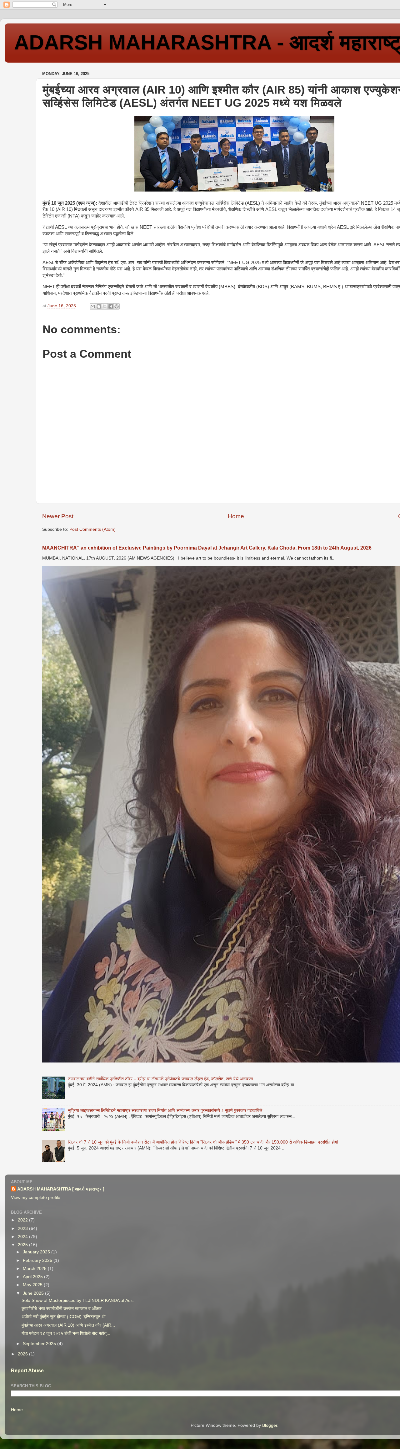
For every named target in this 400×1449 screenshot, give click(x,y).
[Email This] (93, 306)
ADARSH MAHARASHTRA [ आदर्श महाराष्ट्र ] (60, 1189)
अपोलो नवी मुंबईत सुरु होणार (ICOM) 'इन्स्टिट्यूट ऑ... (65, 1316)
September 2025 (40, 1343)
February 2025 (38, 1260)
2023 (23, 1228)
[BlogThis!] (99, 306)
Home (236, 516)
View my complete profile (35, 1197)
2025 (23, 1244)
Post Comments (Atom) (92, 529)
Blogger (269, 1425)
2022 (23, 1220)
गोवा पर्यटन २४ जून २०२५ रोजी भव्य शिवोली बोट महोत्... (66, 1333)
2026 (23, 1354)
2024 (23, 1236)
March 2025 (35, 1268)
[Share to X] (105, 306)
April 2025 (33, 1276)
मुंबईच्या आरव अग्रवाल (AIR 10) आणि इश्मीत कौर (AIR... (68, 1325)
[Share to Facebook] (111, 306)
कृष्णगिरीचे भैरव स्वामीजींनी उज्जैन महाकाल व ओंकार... (63, 1308)
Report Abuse (27, 1370)
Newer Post (57, 516)
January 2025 (37, 1252)
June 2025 (34, 1293)
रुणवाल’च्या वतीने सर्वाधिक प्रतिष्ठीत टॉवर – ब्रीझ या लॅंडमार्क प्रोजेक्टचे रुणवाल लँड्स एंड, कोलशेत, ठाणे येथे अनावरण (160, 1079)
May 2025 (33, 1285)
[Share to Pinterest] (116, 306)
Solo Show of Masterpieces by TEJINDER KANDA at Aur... (79, 1300)
